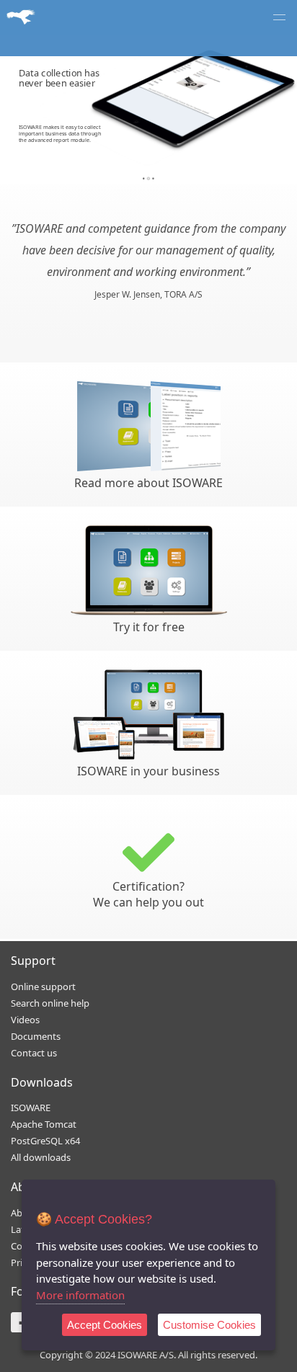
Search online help (50, 1003)
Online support (43, 986)
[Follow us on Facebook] (21, 1327)
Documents (36, 1036)
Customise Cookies (209, 1325)
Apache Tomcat (43, 1124)
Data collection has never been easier (59, 77)
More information (80, 1295)
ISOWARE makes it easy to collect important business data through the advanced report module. (60, 133)
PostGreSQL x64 (45, 1140)
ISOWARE (30, 1107)
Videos (25, 1019)
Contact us (34, 1052)
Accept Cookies (104, 1325)
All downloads (41, 1157)
